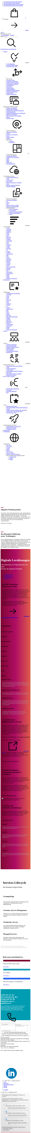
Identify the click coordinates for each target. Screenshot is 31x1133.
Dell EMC (8, 248)
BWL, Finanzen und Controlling (13, 115)
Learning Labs (7, 578)
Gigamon (8, 252)
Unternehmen (6, 431)
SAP (7, 270)
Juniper (8, 257)
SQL (7, 204)
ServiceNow (12, 142)
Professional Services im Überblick (14, 366)
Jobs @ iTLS (9, 451)
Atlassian (11, 141)
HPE (7, 255)
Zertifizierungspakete (11, 429)
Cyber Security (9, 180)
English (27, 30)
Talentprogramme (10, 348)
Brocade (8, 238)
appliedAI (8, 232)
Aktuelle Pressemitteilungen (12, 388)
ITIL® (7, 160)
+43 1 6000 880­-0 (5, 35)
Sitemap (5, 1087)
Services (5, 331)
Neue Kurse (9, 86)
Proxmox (8, 268)
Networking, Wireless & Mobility (14, 373)
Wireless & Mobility (11, 186)
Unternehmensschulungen (12, 84)
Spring (10, 214)
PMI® (7, 161)
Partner (8, 450)
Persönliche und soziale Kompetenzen (15, 110)
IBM (7, 310)
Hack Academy (9, 349)
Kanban (8, 138)
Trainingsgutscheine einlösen (12, 90)
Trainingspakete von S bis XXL (13, 426)
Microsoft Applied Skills (11, 316)
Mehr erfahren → (6, 966)
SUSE (7, 276)
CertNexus (8, 239)
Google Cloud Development (15, 211)
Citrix (7, 243)
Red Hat (8, 269)
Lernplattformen (7, 575)
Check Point (9, 241)
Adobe (7, 228)
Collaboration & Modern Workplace (14, 371)
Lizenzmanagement (10, 163)
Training (5, 51)
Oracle (7, 265)
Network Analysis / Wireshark (13, 185)
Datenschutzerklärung (8, 1084)
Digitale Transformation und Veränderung (15, 113)
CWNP (8, 246)
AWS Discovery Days (11, 412)
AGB (4, 1082)
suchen (2, 36)
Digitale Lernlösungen (11, 344)
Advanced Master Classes (12, 65)
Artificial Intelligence (11, 368)
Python (8, 202)
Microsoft (8, 260)
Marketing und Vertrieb (11, 114)
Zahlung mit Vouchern (11, 427)
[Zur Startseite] (2, 32)
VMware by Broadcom (11, 278)
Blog (7, 392)
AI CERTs (8, 229)
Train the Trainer (10, 118)
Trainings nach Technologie (12, 82)
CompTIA (8, 244)
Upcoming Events (10, 80)
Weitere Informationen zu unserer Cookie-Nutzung (13, 1127)
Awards (8, 447)
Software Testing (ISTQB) (12, 206)
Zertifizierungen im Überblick (13, 293)
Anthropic (8, 230)
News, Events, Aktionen (9, 376)
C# (7, 201)
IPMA (7, 158)
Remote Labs (9, 352)
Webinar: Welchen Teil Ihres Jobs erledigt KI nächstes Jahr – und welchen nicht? (16, 411)
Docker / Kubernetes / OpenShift (13, 182)
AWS (7, 235)
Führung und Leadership (12, 109)
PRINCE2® (9, 162)
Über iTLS (8, 445)
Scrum (7, 136)
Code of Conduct (10, 453)
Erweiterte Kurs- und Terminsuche (8, 49)
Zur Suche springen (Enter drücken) (11, 3)
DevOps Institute (10, 137)
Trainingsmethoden (10, 89)
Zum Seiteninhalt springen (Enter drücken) (13, 5)
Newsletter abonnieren (11, 391)
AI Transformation (10, 64)
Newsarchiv (9, 390)
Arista (7, 233)
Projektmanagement (10, 112)
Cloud (7, 178)
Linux (7, 184)
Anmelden (5, 1089)
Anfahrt (11, 458)
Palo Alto (8, 320)
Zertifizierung (6, 279)
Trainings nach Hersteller (12, 81)
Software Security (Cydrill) (12, 205)
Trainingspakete (10, 88)
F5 (7, 250)
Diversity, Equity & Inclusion (13, 454)
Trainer (8, 449)
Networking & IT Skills (11, 66)
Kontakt (12, 35)
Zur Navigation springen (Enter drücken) (12, 1)
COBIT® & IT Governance (12, 157)
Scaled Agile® (9, 324)
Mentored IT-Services (11, 375)
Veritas (7, 277)
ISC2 (7, 256)
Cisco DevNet (12, 210)
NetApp (8, 261)
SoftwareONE (9, 273)
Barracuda (8, 237)
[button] (11, 47)
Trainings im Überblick (11, 108)
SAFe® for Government (11, 134)
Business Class (6, 430)
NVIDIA (8, 263)
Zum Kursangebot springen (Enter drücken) (13, 4)
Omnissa (8, 264)
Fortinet (8, 251)
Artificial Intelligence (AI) (12, 177)
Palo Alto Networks (10, 266)
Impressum (5, 1083)
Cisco (7, 242)
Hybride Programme (8, 574)
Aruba (7, 234)
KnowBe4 (8, 259)
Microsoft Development (14, 213)
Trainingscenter (9, 93)
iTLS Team (9, 446)
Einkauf (8, 117)
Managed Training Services (12, 347)
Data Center (9, 181)
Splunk (8, 274)
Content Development (11, 346)
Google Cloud (9, 254)
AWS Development (13, 209)
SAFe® (8, 133)
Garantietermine (10, 85)
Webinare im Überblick (11, 406)
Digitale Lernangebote (11, 94)
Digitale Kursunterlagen (11, 91)
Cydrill (8, 247)
